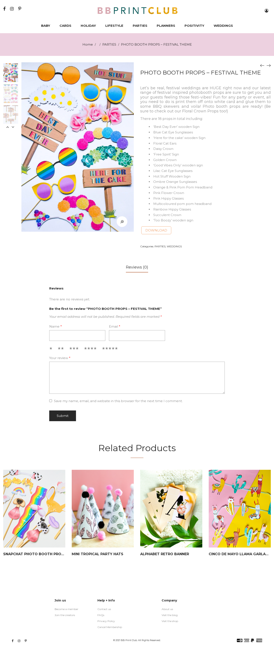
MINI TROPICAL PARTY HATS (97, 554)
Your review (59, 358)
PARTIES (109, 44)
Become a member (66, 609)
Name (55, 326)
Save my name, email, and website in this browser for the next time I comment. (118, 401)
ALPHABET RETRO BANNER (164, 554)
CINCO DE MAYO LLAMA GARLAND (240, 554)
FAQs (100, 615)
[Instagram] (12, 9)
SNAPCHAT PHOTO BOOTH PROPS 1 (35, 554)
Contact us (104, 609)
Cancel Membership (109, 627)
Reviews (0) (137, 267)
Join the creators (65, 615)
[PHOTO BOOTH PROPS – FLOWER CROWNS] (269, 65)
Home (87, 44)
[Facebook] (5, 9)
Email (114, 326)
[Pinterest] (20, 9)
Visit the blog (170, 615)
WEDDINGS (174, 246)
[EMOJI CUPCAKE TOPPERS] (262, 65)
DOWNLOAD (156, 230)
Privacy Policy (106, 621)
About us (167, 609)
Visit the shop (170, 621)
